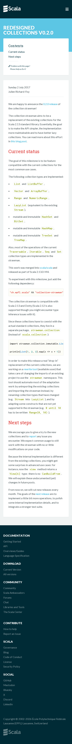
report (33, 436)
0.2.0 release (50, 104)
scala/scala (46, 267)
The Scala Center (12, 611)
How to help (10, 628)
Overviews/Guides (13, 550)
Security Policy (11, 666)
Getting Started (12, 541)
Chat (6, 602)
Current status (16, 51)
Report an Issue (12, 633)
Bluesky (7, 689)
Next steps (14, 56)
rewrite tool (30, 369)
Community (9, 588)
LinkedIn (8, 704)
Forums (7, 597)
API (5, 546)
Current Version (12, 569)
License (7, 661)
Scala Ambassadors (14, 592)
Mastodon (9, 685)
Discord (7, 699)
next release (42, 493)
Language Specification (16, 555)
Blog (6, 652)
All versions (9, 574)
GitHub (7, 680)
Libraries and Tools (13, 607)
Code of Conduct (12, 657)
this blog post (19, 141)
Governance (10, 647)
